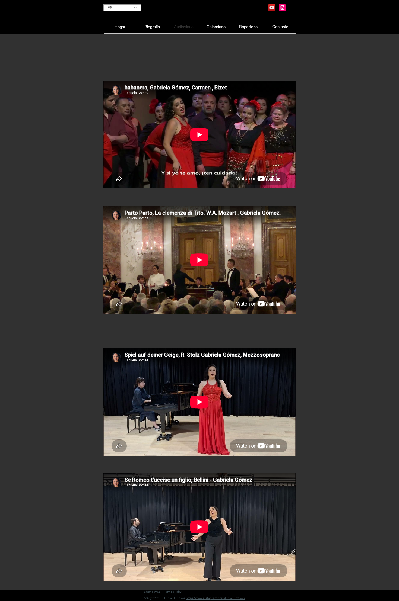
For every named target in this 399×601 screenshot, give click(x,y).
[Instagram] (282, 7)
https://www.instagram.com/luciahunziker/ (215, 598)
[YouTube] (271, 7)
